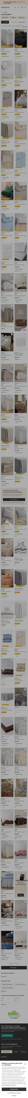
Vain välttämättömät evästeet (14, 1093)
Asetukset (14, 1095)
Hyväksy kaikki (14, 1089)
